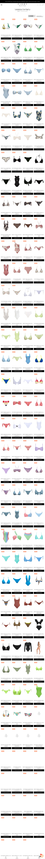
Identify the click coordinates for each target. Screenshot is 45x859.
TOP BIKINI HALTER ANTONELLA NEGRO (30, 190)
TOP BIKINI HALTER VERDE (39, 811)
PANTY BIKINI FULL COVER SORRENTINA (9, 57)
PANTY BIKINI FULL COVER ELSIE (29, 456)
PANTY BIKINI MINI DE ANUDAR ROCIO (8, 500)
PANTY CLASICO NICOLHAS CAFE (18, 234)
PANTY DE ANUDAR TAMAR (39, 256)
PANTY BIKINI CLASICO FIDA (39, 789)
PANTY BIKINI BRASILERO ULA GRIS (30, 500)
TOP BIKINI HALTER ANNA (28, 345)
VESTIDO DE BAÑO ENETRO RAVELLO (8, 101)
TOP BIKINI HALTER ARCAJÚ (6, 811)
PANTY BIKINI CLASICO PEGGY (7, 412)
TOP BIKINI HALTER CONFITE (28, 855)
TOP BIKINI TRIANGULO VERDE (7, 833)
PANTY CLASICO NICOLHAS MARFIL (30, 146)
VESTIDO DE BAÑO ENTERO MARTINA (30, 367)
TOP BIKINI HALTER (17, 767)
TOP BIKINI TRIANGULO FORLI (29, 57)
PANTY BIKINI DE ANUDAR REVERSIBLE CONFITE (10, 767)
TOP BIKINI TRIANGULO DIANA (7, 456)
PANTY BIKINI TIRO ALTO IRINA (29, 545)
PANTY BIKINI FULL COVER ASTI (18, 79)
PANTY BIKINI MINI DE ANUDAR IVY (30, 234)
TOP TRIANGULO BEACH (39, 279)
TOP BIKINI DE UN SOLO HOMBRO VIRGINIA (20, 545)
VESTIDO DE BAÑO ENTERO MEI (29, 656)
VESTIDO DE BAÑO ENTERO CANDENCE (19, 323)
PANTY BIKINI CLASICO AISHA (17, 678)
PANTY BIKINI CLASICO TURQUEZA (18, 589)
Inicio (18, 11)
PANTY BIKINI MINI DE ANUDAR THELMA (31, 700)
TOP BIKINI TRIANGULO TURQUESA (8, 589)
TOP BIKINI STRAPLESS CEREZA (18, 434)
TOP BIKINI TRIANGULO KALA (6, 722)
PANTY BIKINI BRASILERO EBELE (29, 633)
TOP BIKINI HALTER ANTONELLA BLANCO (20, 390)
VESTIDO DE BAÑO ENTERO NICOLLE (8, 545)
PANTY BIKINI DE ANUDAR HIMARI (7, 345)
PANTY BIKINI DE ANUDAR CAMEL (7, 633)
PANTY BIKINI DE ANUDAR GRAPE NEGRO (9, 190)
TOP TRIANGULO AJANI (28, 256)
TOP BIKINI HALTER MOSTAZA (17, 744)
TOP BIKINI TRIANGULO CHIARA (7, 367)
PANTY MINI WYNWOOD (17, 301)
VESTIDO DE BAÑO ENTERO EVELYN (8, 234)
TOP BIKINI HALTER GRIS (39, 500)
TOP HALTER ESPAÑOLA (39, 146)
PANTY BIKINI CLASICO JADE (6, 478)
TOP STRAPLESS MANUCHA (17, 168)
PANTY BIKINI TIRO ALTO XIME (28, 323)
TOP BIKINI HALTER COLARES (17, 811)
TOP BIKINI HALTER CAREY (17, 700)
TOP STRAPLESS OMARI (39, 234)
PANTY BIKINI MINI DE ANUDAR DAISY (19, 456)
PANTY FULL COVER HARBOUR (7, 168)
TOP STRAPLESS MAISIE (17, 146)
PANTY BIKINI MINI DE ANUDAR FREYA (19, 212)
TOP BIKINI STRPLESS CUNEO (6, 79)
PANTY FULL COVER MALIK (6, 256)
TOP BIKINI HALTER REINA (39, 323)
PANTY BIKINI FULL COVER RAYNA (18, 855)
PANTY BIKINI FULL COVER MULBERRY (19, 656)
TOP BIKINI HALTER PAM (39, 390)
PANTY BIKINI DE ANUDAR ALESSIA (19, 367)
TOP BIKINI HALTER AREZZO (6, 35)
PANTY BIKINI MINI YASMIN (6, 789)
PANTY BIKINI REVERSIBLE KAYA (7, 611)
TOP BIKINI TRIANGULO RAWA (7, 855)
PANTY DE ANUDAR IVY (6, 123)
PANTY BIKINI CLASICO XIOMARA (29, 478)
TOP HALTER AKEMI (17, 279)
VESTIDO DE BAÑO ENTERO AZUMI (19, 567)
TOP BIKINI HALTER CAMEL (28, 611)
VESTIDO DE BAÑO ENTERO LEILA (29, 678)
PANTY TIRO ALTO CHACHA (28, 279)
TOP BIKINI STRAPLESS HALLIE (29, 212)
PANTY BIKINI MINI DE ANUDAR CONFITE (31, 767)
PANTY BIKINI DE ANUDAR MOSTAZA (30, 744)
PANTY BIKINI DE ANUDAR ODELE (18, 722)
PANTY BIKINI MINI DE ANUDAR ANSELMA (9, 390)
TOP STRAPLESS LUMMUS (6, 301)
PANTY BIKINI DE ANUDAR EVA (7, 700)
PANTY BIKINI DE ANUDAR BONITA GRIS (9, 523)
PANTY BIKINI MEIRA (28, 811)
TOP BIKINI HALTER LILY (28, 567)
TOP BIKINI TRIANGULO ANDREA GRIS (19, 500)
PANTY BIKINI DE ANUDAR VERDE (18, 833)
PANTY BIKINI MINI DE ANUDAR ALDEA (8, 146)
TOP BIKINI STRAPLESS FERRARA (29, 35)
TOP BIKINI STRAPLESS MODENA (18, 101)
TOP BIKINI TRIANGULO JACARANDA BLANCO (32, 301)
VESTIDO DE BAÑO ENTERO (17, 256)
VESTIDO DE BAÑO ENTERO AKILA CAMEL (20, 611)
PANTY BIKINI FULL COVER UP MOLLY (30, 412)
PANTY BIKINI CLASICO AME (28, 434)
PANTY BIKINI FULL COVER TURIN (29, 101)
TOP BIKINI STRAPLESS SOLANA (18, 478)
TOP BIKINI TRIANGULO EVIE (6, 212)
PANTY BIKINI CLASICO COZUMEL (29, 123)
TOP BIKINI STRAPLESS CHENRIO (18, 123)
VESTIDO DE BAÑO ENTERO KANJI (18, 345)
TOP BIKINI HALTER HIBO (39, 589)
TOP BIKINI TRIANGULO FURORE (29, 79)
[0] (42, 5)
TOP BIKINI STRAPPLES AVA (28, 722)
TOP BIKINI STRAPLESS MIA (17, 412)
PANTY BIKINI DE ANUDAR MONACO (19, 35)
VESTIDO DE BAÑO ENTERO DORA (7, 744)
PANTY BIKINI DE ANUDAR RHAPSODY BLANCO (32, 390)
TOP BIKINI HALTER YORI (39, 833)
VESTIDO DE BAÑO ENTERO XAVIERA (19, 523)
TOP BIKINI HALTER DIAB (28, 789)
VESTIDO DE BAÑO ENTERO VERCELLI (19, 57)
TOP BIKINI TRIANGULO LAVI (39, 412)
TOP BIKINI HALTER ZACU (6, 656)
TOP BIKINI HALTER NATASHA (28, 523)
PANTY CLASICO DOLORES (28, 168)
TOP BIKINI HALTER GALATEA (6, 678)
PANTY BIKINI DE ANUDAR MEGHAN (8, 434)
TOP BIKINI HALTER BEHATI (17, 633)
